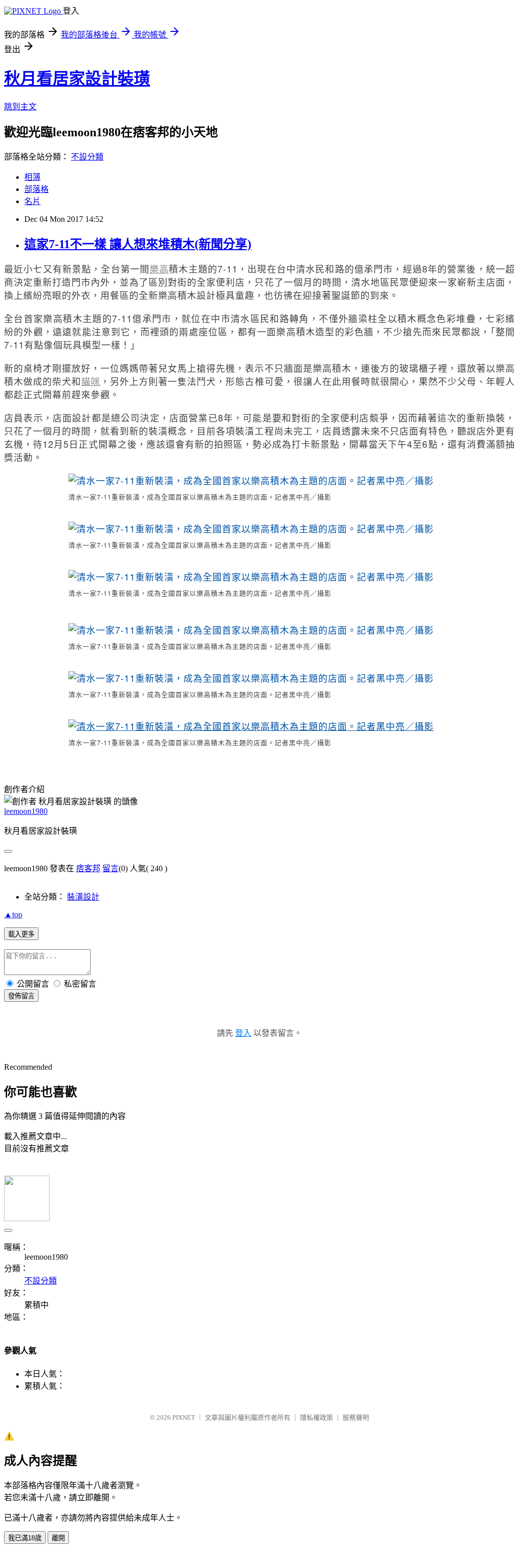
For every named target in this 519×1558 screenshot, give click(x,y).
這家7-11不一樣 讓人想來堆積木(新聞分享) (137, 244)
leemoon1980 (26, 811)
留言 (110, 868)
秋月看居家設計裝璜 (77, 78)
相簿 (32, 177)
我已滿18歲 (25, 1538)
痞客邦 (88, 868)
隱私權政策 (316, 1417)
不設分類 (87, 156)
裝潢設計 (83, 896)
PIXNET (183, 1417)
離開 (58, 1538)
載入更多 (21, 934)
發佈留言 (21, 996)
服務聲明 (356, 1417)
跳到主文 (20, 106)
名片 (32, 201)
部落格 (36, 189)
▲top (13, 914)
